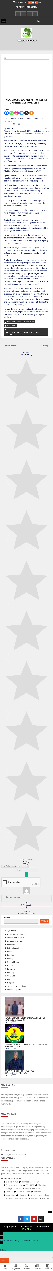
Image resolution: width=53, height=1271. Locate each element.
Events (10, 951)
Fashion (10, 955)
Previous (11, 345)
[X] (26, 113)
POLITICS (11, 979)
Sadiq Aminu (11, 326)
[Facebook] (6, 113)
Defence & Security (15, 941)
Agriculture (11, 931)
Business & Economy (14, 322)
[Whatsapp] (11, 113)
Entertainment (13, 948)
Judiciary (10, 972)
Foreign (10, 958)
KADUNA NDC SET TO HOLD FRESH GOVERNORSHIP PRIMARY (20, 1072)
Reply (4, 1250)
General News (29, 322)
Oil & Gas (11, 976)
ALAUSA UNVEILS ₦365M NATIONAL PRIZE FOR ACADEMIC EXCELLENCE (25, 1019)
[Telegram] (21, 113)
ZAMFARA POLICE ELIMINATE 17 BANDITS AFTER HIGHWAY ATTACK (26, 1045)
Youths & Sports (14, 989)
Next (44, 345)
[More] (31, 113)
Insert (4, 1260)
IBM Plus (26, 1229)
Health (10, 965)
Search (7, 917)
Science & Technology (16, 986)
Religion (10, 983)
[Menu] (26, 1212)
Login (27, 861)
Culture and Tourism (15, 937)
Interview (11, 969)
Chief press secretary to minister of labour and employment (22, 333)
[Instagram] (16, 113)
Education (11, 944)
